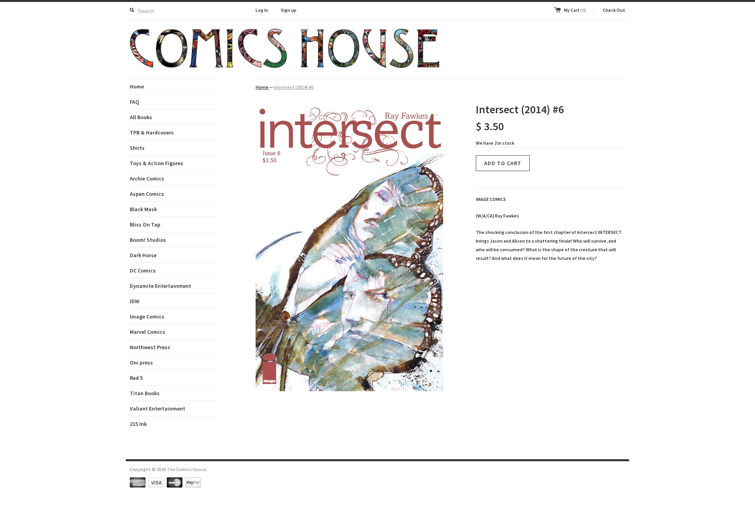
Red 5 (136, 377)
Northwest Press (150, 347)
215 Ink (138, 423)
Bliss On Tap (145, 224)
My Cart (575, 10)
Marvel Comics (147, 331)
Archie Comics (147, 178)
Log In (262, 10)
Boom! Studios (148, 239)
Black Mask (143, 209)
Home (137, 86)
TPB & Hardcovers (152, 132)
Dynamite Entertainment (160, 285)
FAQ (134, 101)
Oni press (141, 362)
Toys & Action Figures (156, 163)
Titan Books (145, 393)
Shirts (137, 147)
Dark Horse (143, 255)
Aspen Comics (147, 193)
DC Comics (143, 270)
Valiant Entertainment (157, 408)
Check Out (614, 10)
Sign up (288, 10)
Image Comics (147, 316)
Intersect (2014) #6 (293, 87)
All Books (141, 117)
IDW (134, 301)
